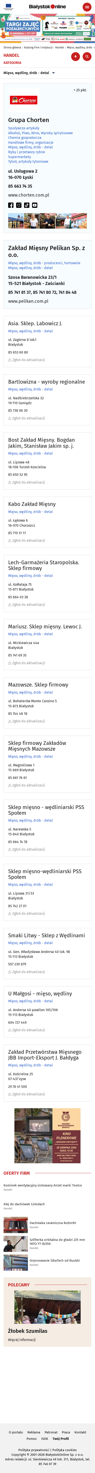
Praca (66, 1432)
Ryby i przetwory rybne (26, 152)
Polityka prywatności (33, 1450)
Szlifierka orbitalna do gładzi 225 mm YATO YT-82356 (57, 1242)
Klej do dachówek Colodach (24, 1204)
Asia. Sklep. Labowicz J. (35, 323)
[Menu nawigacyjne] (87, 7)
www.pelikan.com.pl (28, 301)
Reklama (33, 1432)
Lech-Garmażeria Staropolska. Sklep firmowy (43, 565)
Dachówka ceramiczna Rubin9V (53, 1223)
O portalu (16, 1432)
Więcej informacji (22, 1340)
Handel (59, 47)
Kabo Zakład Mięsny (32, 504)
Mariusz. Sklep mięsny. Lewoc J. (45, 626)
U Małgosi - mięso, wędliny (40, 994)
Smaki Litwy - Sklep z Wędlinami (46, 935)
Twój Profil (61, 1439)
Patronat (51, 1432)
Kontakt (80, 1432)
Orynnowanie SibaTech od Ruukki (55, 1261)
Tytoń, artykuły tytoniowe (28, 162)
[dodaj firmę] (75, 56)
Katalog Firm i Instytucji (38, 47)
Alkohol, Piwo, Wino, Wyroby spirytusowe (40, 133)
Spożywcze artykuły (23, 128)
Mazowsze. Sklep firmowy (38, 685)
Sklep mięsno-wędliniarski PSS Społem (45, 874)
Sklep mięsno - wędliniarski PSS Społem (46, 810)
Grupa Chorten (28, 120)
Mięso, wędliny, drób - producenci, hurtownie (44, 263)
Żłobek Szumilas (28, 1331)
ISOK (44, 1439)
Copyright (18, 1455)
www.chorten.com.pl (28, 195)
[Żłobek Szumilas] (47, 1307)
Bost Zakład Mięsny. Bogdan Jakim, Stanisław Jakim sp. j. (41, 443)
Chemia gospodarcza (25, 138)
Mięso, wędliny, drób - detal (26, 73)
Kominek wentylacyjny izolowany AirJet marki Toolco (43, 1185)
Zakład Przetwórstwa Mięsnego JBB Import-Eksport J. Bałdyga (45, 1055)
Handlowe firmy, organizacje (30, 143)
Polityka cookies (64, 1450)
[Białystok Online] (47, 6)
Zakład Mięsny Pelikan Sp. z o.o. (46, 251)
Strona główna (12, 47)
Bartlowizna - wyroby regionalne (46, 382)
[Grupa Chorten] (23, 100)
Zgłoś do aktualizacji (28, 360)
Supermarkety (19, 157)
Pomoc (32, 1439)
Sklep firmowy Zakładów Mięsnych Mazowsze (37, 746)
